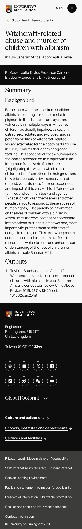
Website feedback (55, 507)
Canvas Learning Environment (26, 478)
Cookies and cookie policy (23, 507)
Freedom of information (21, 497)
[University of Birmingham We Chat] (38, 381)
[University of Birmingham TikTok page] (10, 381)
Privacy (10, 458)
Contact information (19, 516)
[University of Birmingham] (21, 8)
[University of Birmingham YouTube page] (52, 381)
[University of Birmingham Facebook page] (52, 366)
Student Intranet (60, 468)
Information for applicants (53, 487)
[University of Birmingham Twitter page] (38, 366)
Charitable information (56, 497)
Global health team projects (32, 20)
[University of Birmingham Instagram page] (10, 366)
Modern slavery (37, 458)
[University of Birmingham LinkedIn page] (24, 366)
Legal (21, 458)
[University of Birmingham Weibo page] (24, 381)
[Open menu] (72, 8)
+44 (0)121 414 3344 (26, 346)
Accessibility (59, 458)
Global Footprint (22, 398)
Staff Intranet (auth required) (25, 468)
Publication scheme (19, 487)
